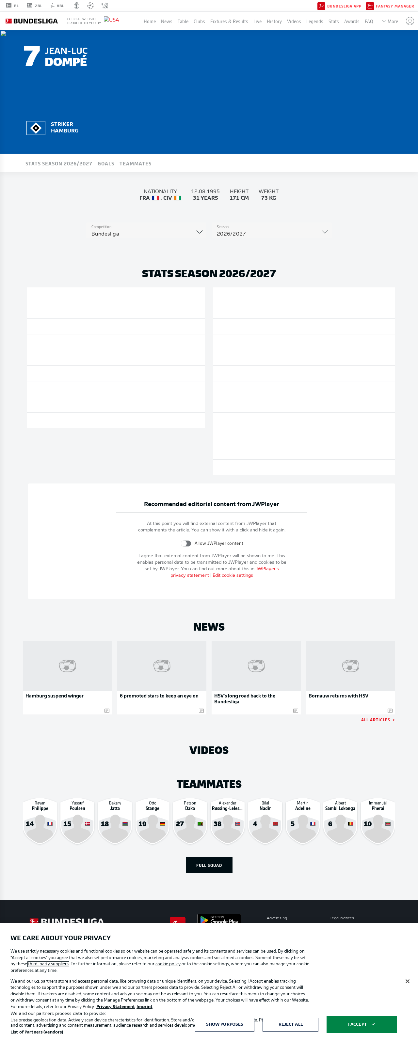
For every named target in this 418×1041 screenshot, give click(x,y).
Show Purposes (225, 1024)
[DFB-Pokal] (76, 5)
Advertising (277, 918)
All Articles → (378, 719)
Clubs (199, 20)
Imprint (145, 1007)
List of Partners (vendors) (36, 1032)
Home (150, 20)
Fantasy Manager (395, 5)
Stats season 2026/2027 (58, 163)
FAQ (369, 20)
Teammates (136, 163)
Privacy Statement (115, 1007)
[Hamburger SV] (36, 126)
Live (257, 20)
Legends (314, 20)
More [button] (393, 20)
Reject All (291, 1024)
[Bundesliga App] (321, 5)
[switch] (186, 543)
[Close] (407, 981)
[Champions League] (90, 5)
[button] (407, 21)
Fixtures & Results (229, 20)
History (274, 20)
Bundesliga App (344, 5)
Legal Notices (342, 918)
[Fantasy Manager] (370, 5)
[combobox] (146, 234)
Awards (352, 20)
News (166, 20)
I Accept (357, 1024)
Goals (106, 163)
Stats (334, 20)
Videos (294, 20)
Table (183, 20)
